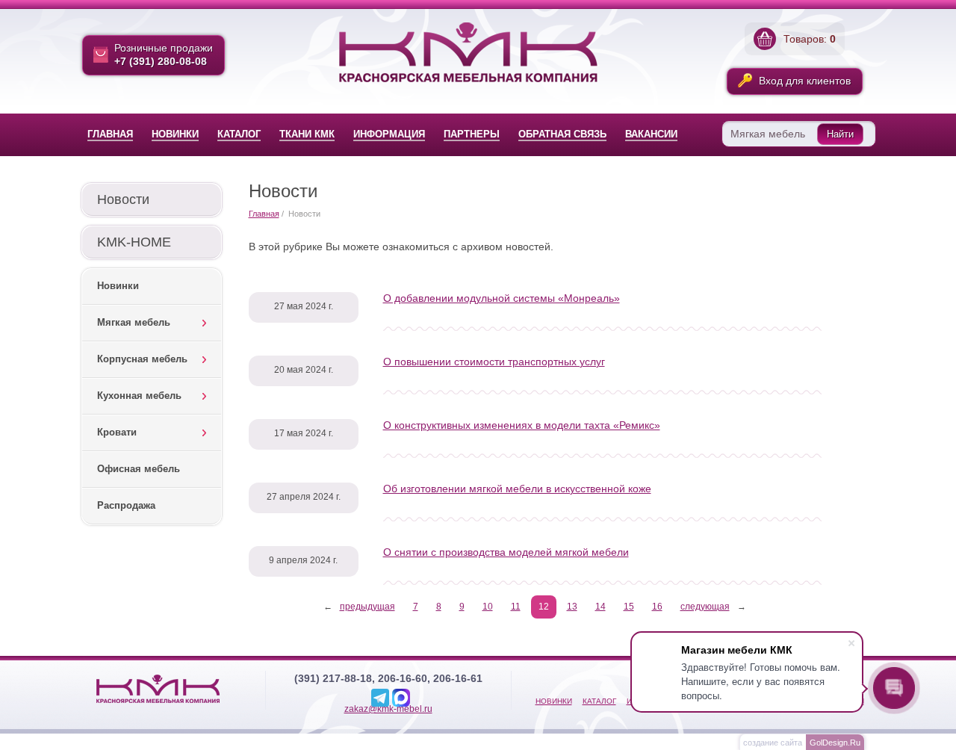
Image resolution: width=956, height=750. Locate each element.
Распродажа (126, 505)
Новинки (118, 285)
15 (629, 606)
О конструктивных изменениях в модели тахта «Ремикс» (521, 425)
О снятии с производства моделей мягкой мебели (506, 552)
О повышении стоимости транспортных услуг (494, 362)
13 (572, 606)
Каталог (599, 701)
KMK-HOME (134, 242)
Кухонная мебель (139, 395)
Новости (123, 199)
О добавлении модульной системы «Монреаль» (501, 298)
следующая (705, 606)
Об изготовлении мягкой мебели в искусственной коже (517, 489)
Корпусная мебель (142, 359)
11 (516, 606)
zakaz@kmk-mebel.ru (388, 708)
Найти (840, 134)
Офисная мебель (138, 468)
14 (600, 606)
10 (487, 606)
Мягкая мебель (133, 322)
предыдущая (367, 606)
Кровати (117, 432)
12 (543, 606)
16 (657, 606)
